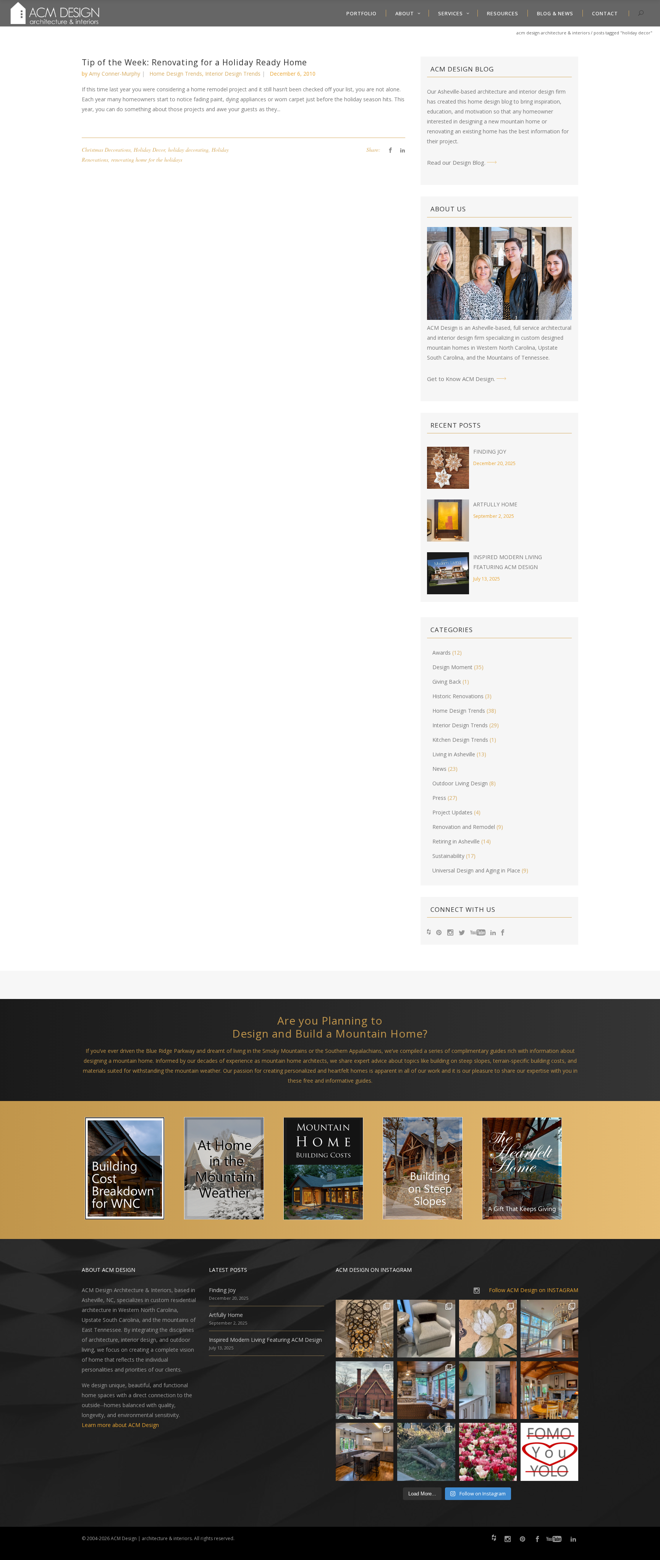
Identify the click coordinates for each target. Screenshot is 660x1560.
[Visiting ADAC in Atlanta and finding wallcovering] (488, 1328)
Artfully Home (495, 504)
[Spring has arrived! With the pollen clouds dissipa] (426, 1390)
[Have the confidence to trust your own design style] (549, 1452)
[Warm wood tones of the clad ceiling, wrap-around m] (549, 1390)
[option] (131, 1170)
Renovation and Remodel (463, 826)
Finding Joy (489, 451)
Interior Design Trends (232, 73)
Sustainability (448, 855)
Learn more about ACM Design (120, 1425)
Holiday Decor (149, 149)
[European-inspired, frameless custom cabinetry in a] (364, 1452)
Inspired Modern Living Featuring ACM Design (265, 1339)
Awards (441, 652)
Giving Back (446, 681)
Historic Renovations (458, 696)
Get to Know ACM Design (460, 379)
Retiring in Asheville (456, 841)
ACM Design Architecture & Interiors (553, 33)
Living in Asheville (453, 754)
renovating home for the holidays (146, 159)
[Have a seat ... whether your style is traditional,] (426, 1328)
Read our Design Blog (455, 162)
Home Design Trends (175, 73)
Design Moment (452, 667)
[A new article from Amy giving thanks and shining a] (426, 1452)
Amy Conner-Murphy (114, 73)
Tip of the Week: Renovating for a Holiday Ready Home (194, 62)
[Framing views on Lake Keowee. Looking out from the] (364, 1390)
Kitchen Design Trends (460, 739)
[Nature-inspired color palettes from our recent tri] (488, 1452)
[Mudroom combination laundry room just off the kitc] (488, 1390)
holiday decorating (188, 149)
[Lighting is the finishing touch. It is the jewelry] (364, 1328)
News (439, 768)
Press (439, 797)
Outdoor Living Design (460, 783)
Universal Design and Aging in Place (476, 870)
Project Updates (452, 812)
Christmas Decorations (106, 149)
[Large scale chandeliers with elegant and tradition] (549, 1328)
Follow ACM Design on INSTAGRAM (533, 1290)
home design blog (490, 101)
